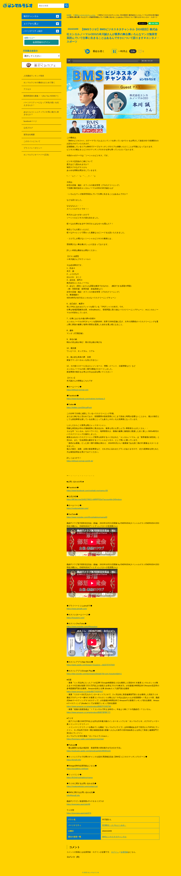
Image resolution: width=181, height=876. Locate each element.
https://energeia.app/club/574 (79, 813)
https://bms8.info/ (74, 760)
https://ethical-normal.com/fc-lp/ (80, 461)
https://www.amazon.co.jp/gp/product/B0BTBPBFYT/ (88, 712)
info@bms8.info (73, 795)
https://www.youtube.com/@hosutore (82, 626)
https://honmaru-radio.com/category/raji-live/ (85, 739)
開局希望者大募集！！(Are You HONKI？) (41, 96)
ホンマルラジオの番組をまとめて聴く (39, 82)
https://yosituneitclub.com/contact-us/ (82, 786)
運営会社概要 (29, 134)
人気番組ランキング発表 (34, 76)
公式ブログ (28, 128)
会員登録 (124, 852)
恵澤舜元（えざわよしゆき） (114, 825)
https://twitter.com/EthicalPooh (79, 407)
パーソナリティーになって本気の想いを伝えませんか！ (41, 103)
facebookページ (30, 121)
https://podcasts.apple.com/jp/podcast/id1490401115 (89, 751)
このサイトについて (32, 141)
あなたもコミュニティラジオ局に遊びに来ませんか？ (41, 113)
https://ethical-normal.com (77, 390)
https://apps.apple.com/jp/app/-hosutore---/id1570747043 (91, 665)
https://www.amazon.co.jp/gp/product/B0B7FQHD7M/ (89, 706)
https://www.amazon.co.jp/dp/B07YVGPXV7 (85, 691)
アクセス (27, 89)
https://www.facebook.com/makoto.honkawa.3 (86, 399)
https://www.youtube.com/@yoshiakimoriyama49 (87, 517)
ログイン (115, 852)
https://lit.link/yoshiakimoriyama (80, 777)
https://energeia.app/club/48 (78, 804)
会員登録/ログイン (41, 42)
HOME (69, 15)
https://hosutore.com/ (75, 618)
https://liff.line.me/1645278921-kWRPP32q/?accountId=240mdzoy (94, 499)
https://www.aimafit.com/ (77, 609)
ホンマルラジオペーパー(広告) (36, 155)
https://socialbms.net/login (77, 769)
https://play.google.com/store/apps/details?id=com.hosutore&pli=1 (94, 674)
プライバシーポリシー (33, 148)
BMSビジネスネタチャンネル (84, 15)
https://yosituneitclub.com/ (77, 508)
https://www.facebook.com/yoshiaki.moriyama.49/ (87, 490)
